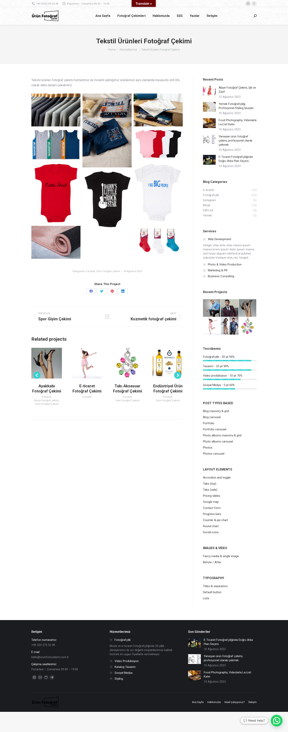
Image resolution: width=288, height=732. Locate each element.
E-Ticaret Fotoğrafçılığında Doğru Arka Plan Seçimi (236, 159)
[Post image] (209, 90)
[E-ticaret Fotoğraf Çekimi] (212, 326)
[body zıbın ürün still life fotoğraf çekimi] (107, 200)
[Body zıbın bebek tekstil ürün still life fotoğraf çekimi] (158, 143)
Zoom (41, 363)
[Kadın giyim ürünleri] (212, 308)
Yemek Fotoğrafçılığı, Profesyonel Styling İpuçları (236, 106)
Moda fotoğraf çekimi (46, 400)
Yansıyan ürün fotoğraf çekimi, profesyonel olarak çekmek (235, 140)
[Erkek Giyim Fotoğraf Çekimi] (230, 308)
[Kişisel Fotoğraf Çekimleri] (230, 326)
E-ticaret (90, 271)
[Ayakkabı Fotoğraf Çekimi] (248, 308)
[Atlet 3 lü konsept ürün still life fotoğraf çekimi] (56, 144)
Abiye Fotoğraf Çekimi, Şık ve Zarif (237, 90)
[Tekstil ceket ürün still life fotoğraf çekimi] (56, 110)
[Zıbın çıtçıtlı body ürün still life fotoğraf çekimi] (158, 192)
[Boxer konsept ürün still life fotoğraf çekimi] (158, 110)
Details (52, 363)
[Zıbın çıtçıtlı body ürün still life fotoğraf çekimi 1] (56, 193)
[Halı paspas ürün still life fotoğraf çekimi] (56, 242)
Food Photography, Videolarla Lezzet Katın (237, 122)
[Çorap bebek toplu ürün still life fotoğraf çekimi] (158, 241)
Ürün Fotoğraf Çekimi (108, 271)
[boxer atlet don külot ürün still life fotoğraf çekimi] (107, 130)
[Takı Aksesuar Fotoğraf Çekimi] (248, 326)
